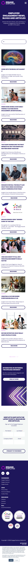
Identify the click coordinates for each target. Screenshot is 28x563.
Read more (13, 82)
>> (17, 356)
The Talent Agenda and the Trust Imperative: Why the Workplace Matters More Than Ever (12, 146)
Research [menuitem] (3, 503)
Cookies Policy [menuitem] (4, 493)
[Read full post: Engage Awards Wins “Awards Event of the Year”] (13, 209)
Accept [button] (11, 560)
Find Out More (14, 379)
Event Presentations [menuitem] (6, 507)
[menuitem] (14, 478)
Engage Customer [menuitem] (5, 482)
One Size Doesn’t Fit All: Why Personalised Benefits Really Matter (11, 259)
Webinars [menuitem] (3, 499)
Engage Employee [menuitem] (5, 480)
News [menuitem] (2, 505)
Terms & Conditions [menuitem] (5, 491)
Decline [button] (16, 560)
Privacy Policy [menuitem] (4, 489)
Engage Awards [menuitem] (4, 484)
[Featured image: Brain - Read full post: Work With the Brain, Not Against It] (13, 57)
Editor (3, 66)
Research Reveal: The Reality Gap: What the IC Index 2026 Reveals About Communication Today (13, 187)
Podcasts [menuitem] (3, 501)
